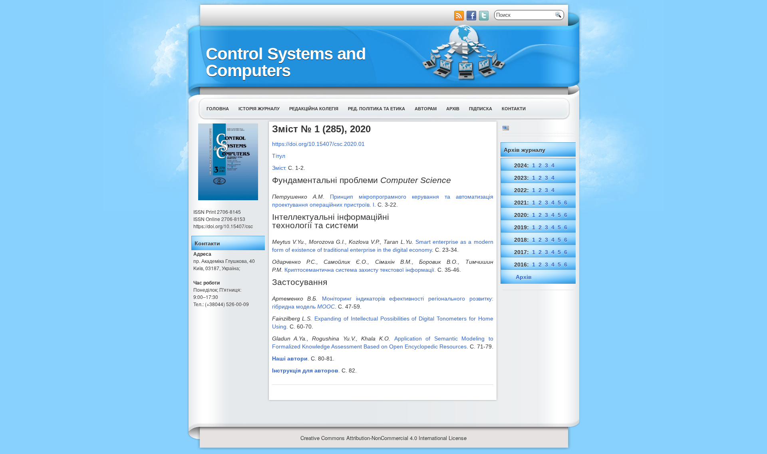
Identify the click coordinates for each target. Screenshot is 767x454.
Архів (452, 109)
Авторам (426, 109)
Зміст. (279, 168)
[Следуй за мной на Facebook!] (472, 18)
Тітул (278, 156)
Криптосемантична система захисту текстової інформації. (360, 270)
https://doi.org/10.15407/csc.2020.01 (318, 144)
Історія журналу (259, 109)
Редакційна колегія (313, 109)
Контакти (514, 109)
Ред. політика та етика (376, 109)
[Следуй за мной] (484, 18)
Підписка (480, 109)
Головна (218, 109)
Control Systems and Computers (286, 62)
